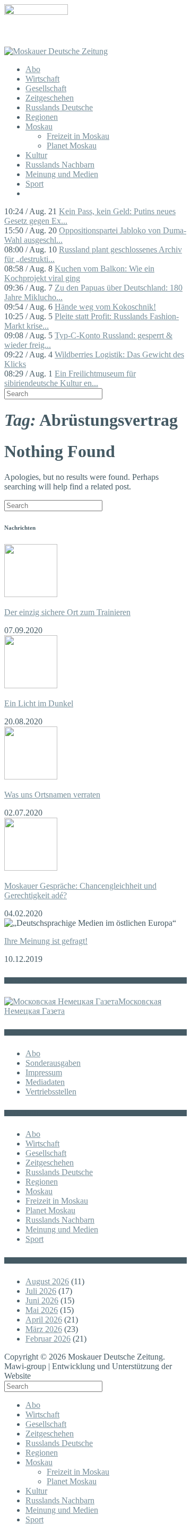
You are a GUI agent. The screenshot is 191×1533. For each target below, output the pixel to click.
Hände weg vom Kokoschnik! (105, 306)
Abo (32, 69)
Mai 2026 (41, 1310)
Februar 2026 (48, 1338)
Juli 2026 (40, 1290)
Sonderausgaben (53, 1062)
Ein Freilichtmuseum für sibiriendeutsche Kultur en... (70, 378)
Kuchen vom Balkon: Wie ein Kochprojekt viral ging (79, 273)
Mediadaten (45, 1082)
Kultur (36, 155)
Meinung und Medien (61, 174)
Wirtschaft (42, 78)
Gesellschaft (45, 88)
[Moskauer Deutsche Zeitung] (56, 51)
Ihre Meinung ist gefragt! (46, 940)
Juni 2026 (41, 1300)
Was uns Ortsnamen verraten (52, 794)
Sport (34, 183)
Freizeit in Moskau (78, 136)
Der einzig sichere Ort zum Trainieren (67, 612)
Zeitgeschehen (49, 97)
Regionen (41, 116)
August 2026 (47, 1281)
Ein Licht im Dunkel (38, 703)
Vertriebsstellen (50, 1091)
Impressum (43, 1072)
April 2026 (43, 1319)
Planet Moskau (72, 145)
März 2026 (43, 1329)
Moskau (39, 126)
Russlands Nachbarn (59, 164)
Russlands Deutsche (59, 107)
